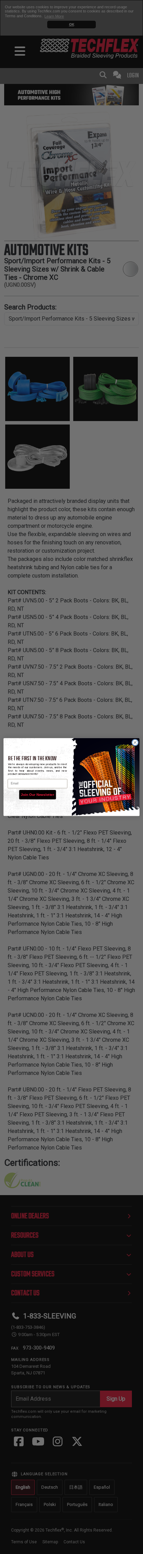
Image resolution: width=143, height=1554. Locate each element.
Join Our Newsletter (37, 795)
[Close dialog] (135, 743)
